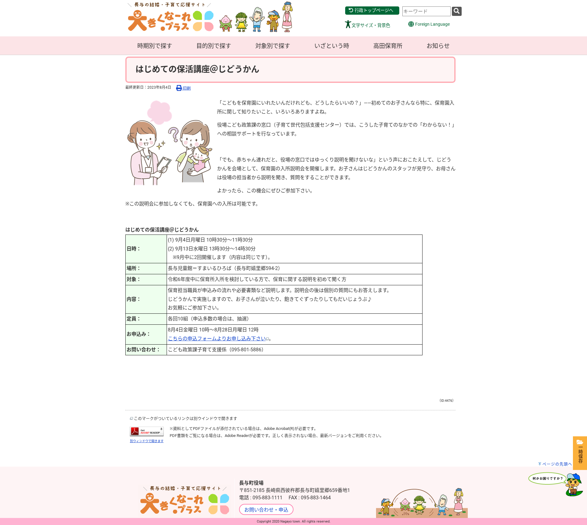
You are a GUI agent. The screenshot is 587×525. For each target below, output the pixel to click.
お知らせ (438, 46)
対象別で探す (272, 46)
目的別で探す (213, 46)
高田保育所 (387, 46)
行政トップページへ (373, 10)
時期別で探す (154, 46)
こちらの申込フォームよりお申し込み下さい (217, 339)
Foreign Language (432, 24)
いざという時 (331, 46)
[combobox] (426, 11)
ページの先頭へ (557, 464)
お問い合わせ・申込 (266, 510)
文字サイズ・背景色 (371, 25)
